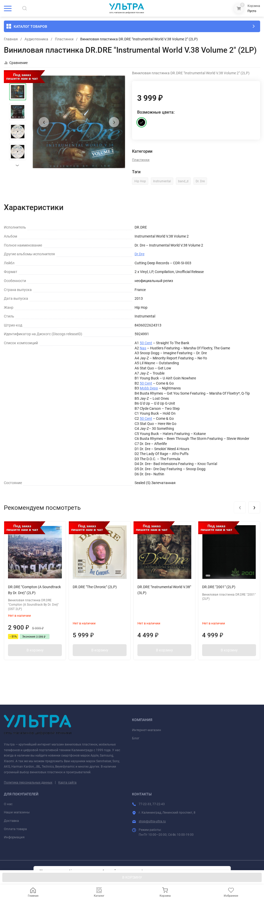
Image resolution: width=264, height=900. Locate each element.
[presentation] (44, 122)
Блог (135, 738)
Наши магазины (17, 812)
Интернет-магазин (146, 730)
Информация (14, 837)
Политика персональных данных (28, 782)
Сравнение (18, 63)
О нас (8, 804)
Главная (11, 39)
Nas (143, 348)
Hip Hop (140, 181)
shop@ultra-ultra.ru (152, 821)
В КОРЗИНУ (132, 877)
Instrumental (162, 181)
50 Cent (146, 343)
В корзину (35, 650)
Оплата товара (15, 829)
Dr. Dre (200, 181)
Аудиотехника (36, 39)
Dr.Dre (139, 254)
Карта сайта (67, 782)
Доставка (11, 821)
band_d (183, 181)
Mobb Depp (149, 388)
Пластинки (64, 39)
